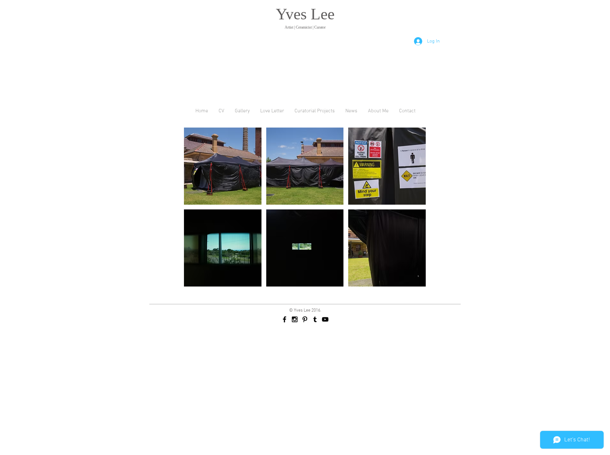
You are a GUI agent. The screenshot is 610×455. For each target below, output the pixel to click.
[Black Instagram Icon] (295, 319)
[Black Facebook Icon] (284, 319)
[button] (222, 166)
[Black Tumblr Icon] (315, 319)
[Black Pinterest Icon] (305, 319)
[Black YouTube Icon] (325, 319)
